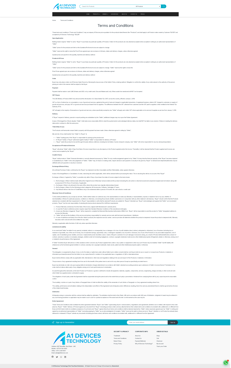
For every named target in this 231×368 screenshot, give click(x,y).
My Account (160, 343)
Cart (158, 338)
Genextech (115, 366)
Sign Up (172, 322)
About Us (137, 335)
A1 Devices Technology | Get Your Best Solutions (68, 366)
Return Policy (117, 341)
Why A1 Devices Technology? (143, 343)
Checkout (159, 341)
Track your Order (162, 346)
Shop (158, 335)
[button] (225, 362)
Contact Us (138, 338)
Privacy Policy (118, 343)
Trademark (117, 335)
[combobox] (107, 6)
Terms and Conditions (120, 338)
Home (54, 20)
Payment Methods (140, 341)
